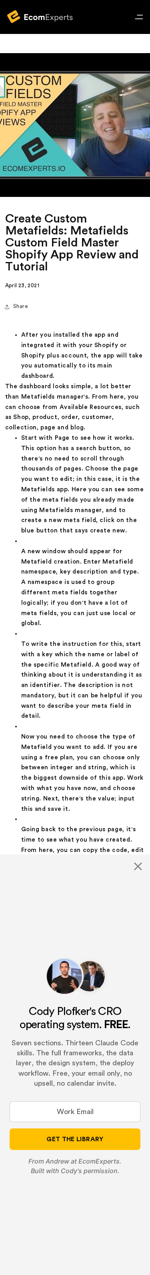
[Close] (138, 866)
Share (20, 306)
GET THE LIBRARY (74, 1139)
